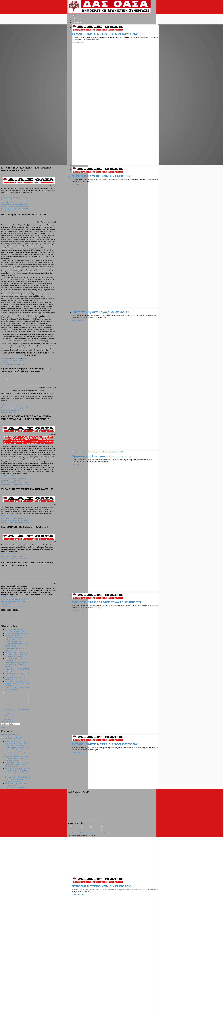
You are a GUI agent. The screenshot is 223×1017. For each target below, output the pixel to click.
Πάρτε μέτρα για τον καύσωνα (19, 523)
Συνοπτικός (6, 720)
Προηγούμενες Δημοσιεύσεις (11, 606)
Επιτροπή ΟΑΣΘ (16, 358)
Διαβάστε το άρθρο (78, 42)
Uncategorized (6, 198)
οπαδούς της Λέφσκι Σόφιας (10, 206)
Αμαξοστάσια (76, 19)
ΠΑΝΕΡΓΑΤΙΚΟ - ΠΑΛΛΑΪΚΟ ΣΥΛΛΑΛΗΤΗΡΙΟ (15, 485)
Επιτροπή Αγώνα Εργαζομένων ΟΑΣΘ (100, 312)
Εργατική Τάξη (76, 22)
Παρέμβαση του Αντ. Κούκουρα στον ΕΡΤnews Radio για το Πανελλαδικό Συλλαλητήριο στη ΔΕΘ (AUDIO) (17, 743)
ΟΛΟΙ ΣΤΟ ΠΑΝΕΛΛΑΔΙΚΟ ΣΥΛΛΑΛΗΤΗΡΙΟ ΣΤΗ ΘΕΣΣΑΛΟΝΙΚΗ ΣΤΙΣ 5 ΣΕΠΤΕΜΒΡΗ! (26, 417)
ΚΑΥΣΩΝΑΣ (4, 523)
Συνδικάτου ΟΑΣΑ (7, 715)
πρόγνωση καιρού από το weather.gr (14, 622)
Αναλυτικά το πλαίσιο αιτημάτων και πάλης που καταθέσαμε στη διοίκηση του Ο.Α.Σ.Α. (17, 684)
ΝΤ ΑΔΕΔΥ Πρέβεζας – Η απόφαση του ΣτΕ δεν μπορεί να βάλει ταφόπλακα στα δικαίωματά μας (17, 764)
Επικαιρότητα (76, 17)
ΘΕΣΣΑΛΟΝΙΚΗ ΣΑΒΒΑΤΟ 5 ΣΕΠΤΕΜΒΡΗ (14, 483)
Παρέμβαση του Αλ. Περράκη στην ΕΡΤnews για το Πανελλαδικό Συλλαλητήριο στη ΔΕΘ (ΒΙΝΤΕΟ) (16, 785)
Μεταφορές (15, 200)
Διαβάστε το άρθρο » (8, 195)
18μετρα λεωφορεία (7, 204)
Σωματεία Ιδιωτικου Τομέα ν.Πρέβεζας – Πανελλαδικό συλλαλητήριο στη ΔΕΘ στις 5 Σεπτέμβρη (17, 779)
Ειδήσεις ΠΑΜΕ (15, 738)
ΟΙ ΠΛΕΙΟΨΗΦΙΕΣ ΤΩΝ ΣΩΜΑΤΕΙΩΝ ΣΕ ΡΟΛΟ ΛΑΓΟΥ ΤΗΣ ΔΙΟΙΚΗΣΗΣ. (27, 564)
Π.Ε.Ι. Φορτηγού (24, 709)
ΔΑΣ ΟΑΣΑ (15, 198)
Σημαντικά (10, 202)
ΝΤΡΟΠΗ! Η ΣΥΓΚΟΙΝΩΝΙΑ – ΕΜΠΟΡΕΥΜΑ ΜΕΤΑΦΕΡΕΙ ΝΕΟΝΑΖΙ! (26, 169)
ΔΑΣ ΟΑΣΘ (4, 406)
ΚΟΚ (23, 713)
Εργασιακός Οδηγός (8, 722)
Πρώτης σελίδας (18, 360)
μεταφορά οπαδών (21, 204)
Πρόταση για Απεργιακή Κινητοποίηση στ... (104, 456)
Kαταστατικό (7, 713)
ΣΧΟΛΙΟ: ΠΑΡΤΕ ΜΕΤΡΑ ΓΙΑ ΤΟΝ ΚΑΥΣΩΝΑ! (105, 34)
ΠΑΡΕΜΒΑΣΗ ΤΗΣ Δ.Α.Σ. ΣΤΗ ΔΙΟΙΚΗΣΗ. (24, 527)
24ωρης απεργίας (7, 410)
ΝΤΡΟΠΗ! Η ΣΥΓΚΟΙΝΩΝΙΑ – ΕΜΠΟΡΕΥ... (102, 176)
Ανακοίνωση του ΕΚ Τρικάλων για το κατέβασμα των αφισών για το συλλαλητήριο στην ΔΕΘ (17, 758)
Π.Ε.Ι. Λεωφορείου (7, 709)
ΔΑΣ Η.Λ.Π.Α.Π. (6, 600)
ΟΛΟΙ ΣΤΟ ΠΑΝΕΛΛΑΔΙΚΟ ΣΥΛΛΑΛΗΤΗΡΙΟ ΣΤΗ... (108, 602)
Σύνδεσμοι (4, 727)
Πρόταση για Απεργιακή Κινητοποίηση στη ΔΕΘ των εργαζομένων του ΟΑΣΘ (26, 370)
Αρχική (74, 15)
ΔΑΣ (73, 21)
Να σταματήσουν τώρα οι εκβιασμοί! (17, 663)
